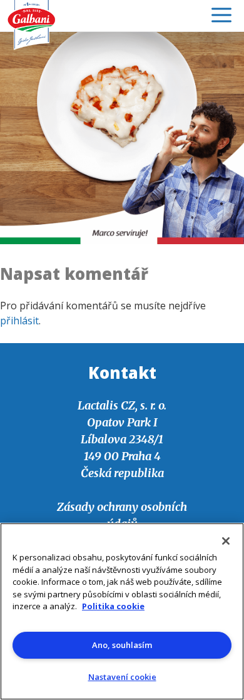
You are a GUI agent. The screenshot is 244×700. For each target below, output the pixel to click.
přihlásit (19, 320)
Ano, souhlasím (122, 645)
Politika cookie (113, 606)
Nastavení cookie (122, 676)
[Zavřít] (226, 541)
